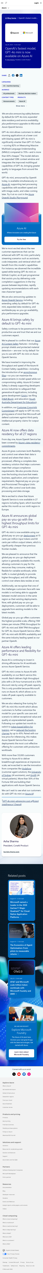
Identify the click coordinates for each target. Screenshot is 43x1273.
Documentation (7, 1187)
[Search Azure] (6, 3)
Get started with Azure (9, 1089)
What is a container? (8, 1240)
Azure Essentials (7, 1104)
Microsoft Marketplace (9, 1173)
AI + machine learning (11, 86)
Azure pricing (6, 1121)
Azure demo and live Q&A (10, 1160)
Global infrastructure (9, 1093)
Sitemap (5, 1262)
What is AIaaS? (7, 1233)
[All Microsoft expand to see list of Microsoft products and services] (2, 2)
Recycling (22, 1266)
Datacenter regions (8, 1096)
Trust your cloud (7, 1100)
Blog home (11, 18)
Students (5, 1198)
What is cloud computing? (10, 1219)
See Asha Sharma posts (11, 852)
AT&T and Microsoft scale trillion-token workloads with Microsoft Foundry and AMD (20, 988)
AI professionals (8, 93)
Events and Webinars (9, 1201)
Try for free (21, 239)
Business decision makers (27, 93)
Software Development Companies (13, 1170)
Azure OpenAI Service (12, 300)
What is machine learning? (10, 1226)
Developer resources (9, 1194)
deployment (29, 535)
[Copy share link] (9, 75)
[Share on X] (17, 75)
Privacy (22, 1262)
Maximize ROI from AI (9, 1135)
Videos (5, 1209)
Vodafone (26, 768)
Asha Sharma (11, 60)
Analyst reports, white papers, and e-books (15, 1205)
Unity (24, 395)
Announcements (9, 101)
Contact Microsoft (14, 1262)
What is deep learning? (9, 1229)
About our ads (30, 1266)
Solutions (5, 1145)
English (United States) (12, 1250)
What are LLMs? (7, 1237)
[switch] (41, 3)
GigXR (33, 775)
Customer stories (7, 1107)
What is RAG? (6, 1244)
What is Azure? (7, 1086)
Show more (20, 106)
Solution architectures (9, 1152)
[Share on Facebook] (13, 75)
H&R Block (7, 399)
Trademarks (6, 1266)
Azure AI (22, 101)
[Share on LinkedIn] (21, 75)
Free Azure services (8, 1124)
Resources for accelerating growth (12, 1149)
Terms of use (29, 1262)
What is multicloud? (8, 1222)
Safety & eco (14, 1266)
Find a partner (7, 1177)
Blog (4, 1191)
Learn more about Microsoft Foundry (21, 1053)
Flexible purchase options (10, 1128)
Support (5, 1156)
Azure (4, 8)
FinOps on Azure (7, 1132)
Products (5, 1117)
